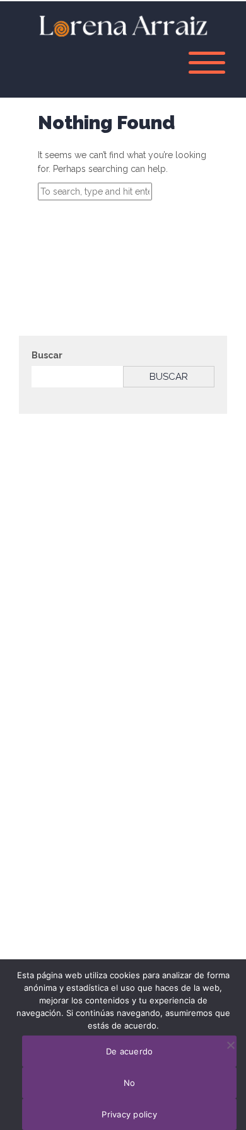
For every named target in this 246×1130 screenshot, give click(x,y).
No (130, 1083)
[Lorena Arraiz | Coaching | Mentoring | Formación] (123, 24)
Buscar (47, 355)
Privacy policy (129, 1114)
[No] (230, 1045)
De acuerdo (129, 1051)
